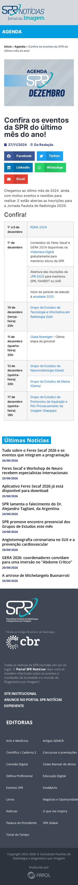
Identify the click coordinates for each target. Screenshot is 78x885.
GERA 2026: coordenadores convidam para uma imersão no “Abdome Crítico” (37, 560)
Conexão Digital (17, 764)
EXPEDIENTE (14, 705)
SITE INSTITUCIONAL (20, 693)
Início (8, 46)
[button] (19, 156)
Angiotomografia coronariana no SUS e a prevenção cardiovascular (38, 542)
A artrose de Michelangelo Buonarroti (35, 575)
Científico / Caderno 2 (21, 752)
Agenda (20, 46)
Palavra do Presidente (21, 823)
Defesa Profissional (19, 776)
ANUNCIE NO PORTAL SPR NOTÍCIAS (33, 699)
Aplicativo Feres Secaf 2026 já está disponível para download (32, 488)
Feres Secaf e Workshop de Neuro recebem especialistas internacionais (35, 470)
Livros (10, 799)
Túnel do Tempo (17, 835)
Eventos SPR (14, 788)
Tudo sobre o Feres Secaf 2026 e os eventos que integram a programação (35, 452)
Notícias (11, 811)
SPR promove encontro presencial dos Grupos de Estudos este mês (36, 524)
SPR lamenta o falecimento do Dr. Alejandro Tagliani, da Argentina (32, 506)
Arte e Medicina (17, 741)
